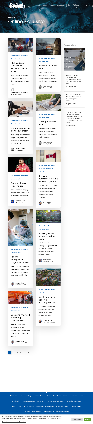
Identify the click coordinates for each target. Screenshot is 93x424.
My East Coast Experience (19, 55)
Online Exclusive (16, 59)
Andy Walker (20, 283)
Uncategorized (49, 411)
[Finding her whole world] (48, 120)
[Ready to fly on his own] (48, 65)
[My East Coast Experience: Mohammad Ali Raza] (20, 68)
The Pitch (27, 411)
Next (28, 352)
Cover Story (57, 396)
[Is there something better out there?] (20, 127)
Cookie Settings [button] (77, 419)
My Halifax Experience (46, 168)
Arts (21, 396)
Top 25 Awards (37, 411)
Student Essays (76, 406)
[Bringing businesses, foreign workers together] (48, 178)
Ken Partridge (47, 86)
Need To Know (16, 406)
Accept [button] (87, 419)
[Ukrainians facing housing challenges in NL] (48, 297)
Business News (38, 396)
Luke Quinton (47, 320)
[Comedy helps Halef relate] (20, 181)
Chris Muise (47, 202)
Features (74, 396)
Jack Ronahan (20, 201)
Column (48, 396)
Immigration (16, 401)
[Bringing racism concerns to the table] (48, 237)
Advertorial (13, 396)
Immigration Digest (29, 401)
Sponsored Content (62, 406)
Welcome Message (62, 411)
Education (66, 396)
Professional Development (45, 406)
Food (81, 396)
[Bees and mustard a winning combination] (20, 318)
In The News (41, 401)
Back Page (28, 396)
